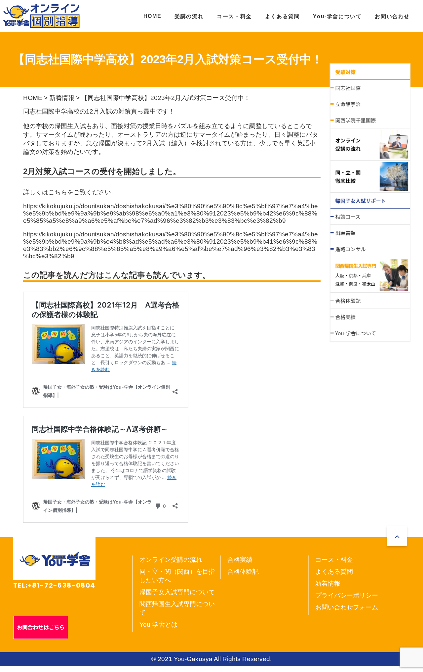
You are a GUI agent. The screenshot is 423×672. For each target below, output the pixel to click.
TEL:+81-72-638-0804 (54, 585)
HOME (152, 16)
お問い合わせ (392, 16)
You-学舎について (337, 16)
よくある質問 (282, 16)
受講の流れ (189, 16)
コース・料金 (234, 16)
